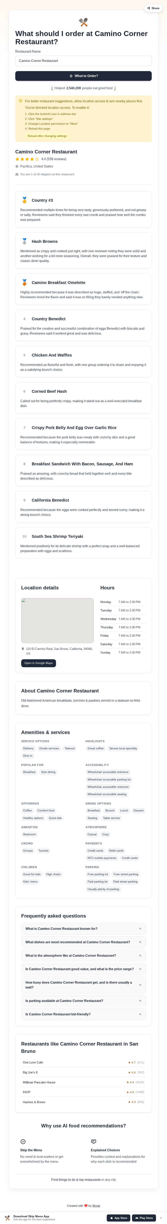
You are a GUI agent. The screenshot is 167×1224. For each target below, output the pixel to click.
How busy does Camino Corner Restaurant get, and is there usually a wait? (78, 985)
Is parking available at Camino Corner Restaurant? (64, 1001)
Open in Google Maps (38, 663)
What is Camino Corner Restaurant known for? (61, 928)
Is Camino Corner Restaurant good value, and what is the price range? (79, 969)
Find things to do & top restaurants (76, 1179)
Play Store (146, 1218)
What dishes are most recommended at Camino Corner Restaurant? (77, 942)
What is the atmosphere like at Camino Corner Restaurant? (70, 955)
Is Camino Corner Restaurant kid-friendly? (58, 1014)
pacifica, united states (36, 166)
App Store (120, 1218)
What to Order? (86, 76)
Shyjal (96, 1205)
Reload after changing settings (47, 136)
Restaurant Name (28, 51)
